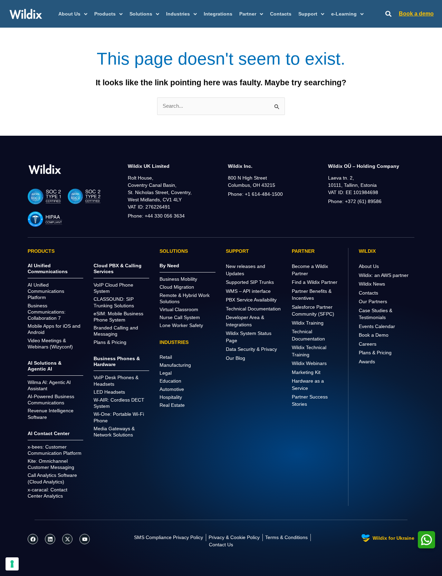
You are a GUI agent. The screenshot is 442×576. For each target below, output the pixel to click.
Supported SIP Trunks (250, 282)
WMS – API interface (248, 291)
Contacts (280, 14)
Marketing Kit (306, 372)
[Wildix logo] (45, 169)
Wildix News (372, 284)
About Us (369, 266)
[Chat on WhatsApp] (426, 539)
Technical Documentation (253, 308)
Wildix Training (308, 323)
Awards (367, 361)
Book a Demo (373, 335)
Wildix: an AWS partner (384, 275)
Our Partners (373, 301)
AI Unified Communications (48, 268)
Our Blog (235, 358)
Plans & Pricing (375, 352)
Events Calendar (377, 326)
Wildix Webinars (309, 363)
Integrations (218, 14)
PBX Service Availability (251, 300)
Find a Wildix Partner (314, 282)
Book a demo (416, 14)
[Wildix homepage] (26, 14)
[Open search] (388, 14)
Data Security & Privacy (251, 349)
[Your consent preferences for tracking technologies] (12, 563)
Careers (367, 344)
